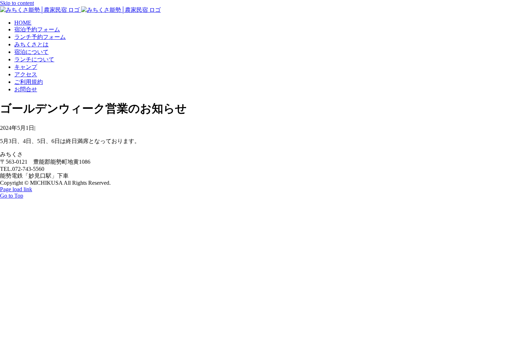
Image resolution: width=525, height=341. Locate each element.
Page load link (16, 189)
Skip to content (17, 3)
